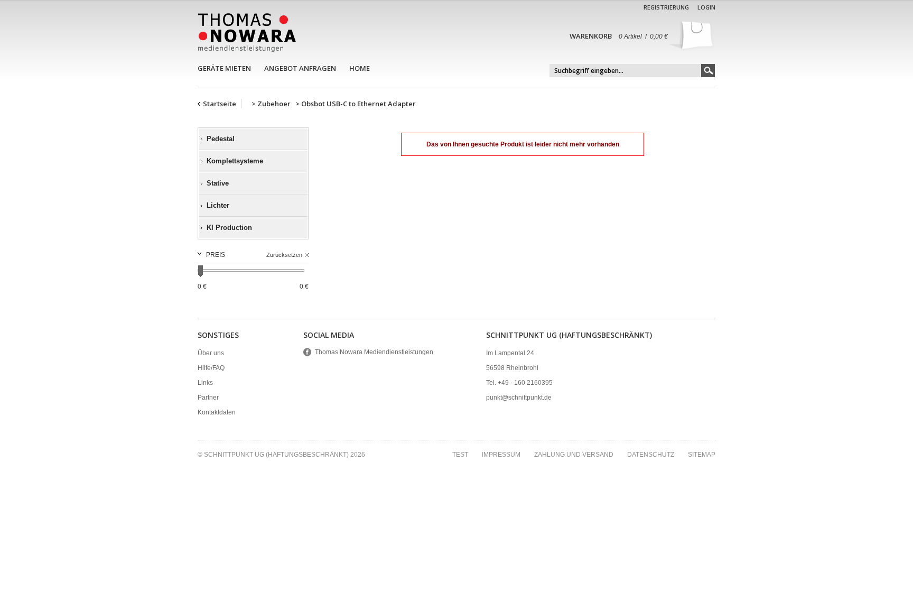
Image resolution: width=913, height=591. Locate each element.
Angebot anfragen (300, 68)
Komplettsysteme (235, 161)
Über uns (211, 353)
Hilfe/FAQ (211, 368)
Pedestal (221, 139)
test (460, 454)
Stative (218, 183)
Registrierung (666, 7)
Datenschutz (650, 454)
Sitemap (701, 454)
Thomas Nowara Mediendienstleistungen (374, 352)
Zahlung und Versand (573, 454)
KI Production (229, 228)
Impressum (501, 454)
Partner (208, 397)
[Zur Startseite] (247, 32)
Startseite (219, 103)
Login (706, 7)
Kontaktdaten (217, 412)
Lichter (218, 205)
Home (359, 68)
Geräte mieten (224, 68)
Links (205, 382)
